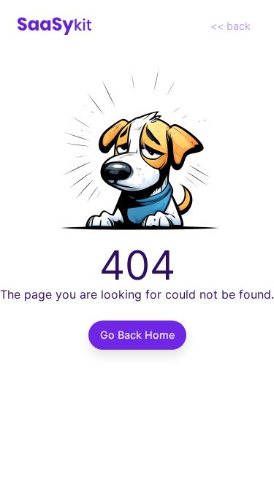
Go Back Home (137, 335)
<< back (230, 26)
